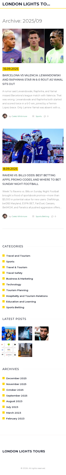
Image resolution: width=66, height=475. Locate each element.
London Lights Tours (26, 4)
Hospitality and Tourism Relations (27, 295)
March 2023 (13, 412)
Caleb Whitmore (19, 116)
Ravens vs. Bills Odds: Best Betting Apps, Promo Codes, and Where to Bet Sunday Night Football (31, 180)
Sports (39, 116)
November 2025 (16, 384)
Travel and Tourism (18, 255)
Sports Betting (42, 216)
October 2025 (14, 389)
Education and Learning (21, 301)
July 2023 (12, 407)
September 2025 (16, 395)
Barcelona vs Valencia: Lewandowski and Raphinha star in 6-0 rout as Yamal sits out (32, 80)
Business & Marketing (19, 278)
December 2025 (16, 378)
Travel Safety (14, 272)
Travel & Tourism (16, 267)
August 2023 (14, 401)
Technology (13, 284)
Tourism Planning (17, 290)
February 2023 (15, 418)
